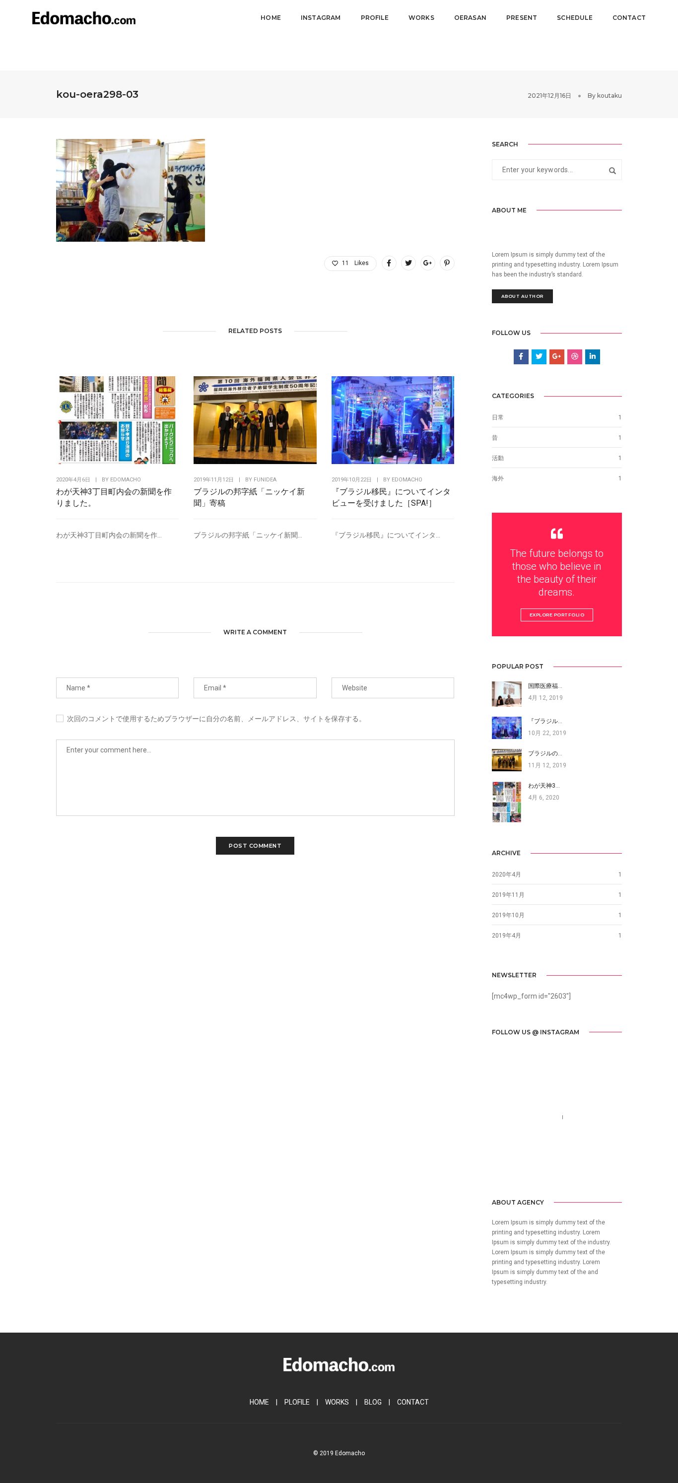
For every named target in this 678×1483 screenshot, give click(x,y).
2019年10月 (508, 915)
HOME (259, 1402)
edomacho (125, 479)
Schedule (574, 17)
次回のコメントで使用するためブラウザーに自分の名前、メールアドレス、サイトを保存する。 (216, 719)
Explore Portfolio (557, 614)
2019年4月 (506, 935)
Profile (375, 17)
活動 (498, 458)
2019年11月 (508, 894)
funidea (265, 479)
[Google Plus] (545, 1166)
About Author (522, 296)
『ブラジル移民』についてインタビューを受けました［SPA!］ (391, 497)
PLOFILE (297, 1402)
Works (421, 17)
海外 (498, 478)
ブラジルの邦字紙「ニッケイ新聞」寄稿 (249, 497)
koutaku (609, 95)
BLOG (373, 1402)
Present (521, 17)
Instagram (321, 17)
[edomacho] (84, 17)
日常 (498, 417)
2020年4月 (506, 874)
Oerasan (470, 17)
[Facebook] (499, 1166)
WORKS (337, 1402)
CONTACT (413, 1402)
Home (271, 17)
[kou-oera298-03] (389, 263)
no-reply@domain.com (527, 1129)
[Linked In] (529, 1166)
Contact (629, 17)
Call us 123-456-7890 (525, 1117)
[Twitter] (514, 1166)
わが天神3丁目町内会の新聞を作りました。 (114, 497)
